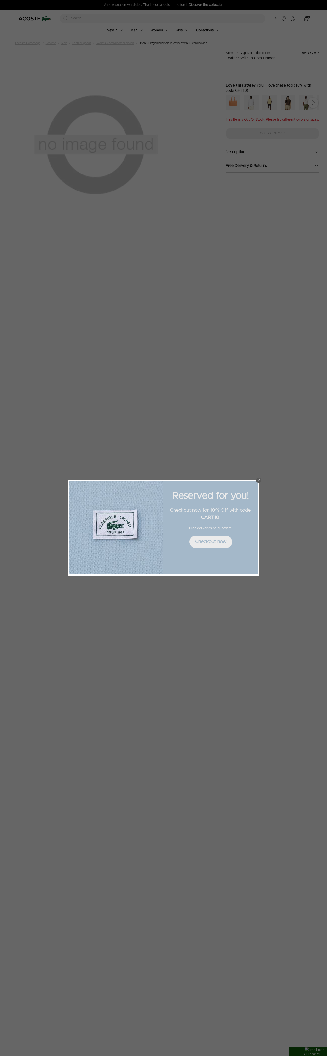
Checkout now (210, 541)
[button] (258, 480)
